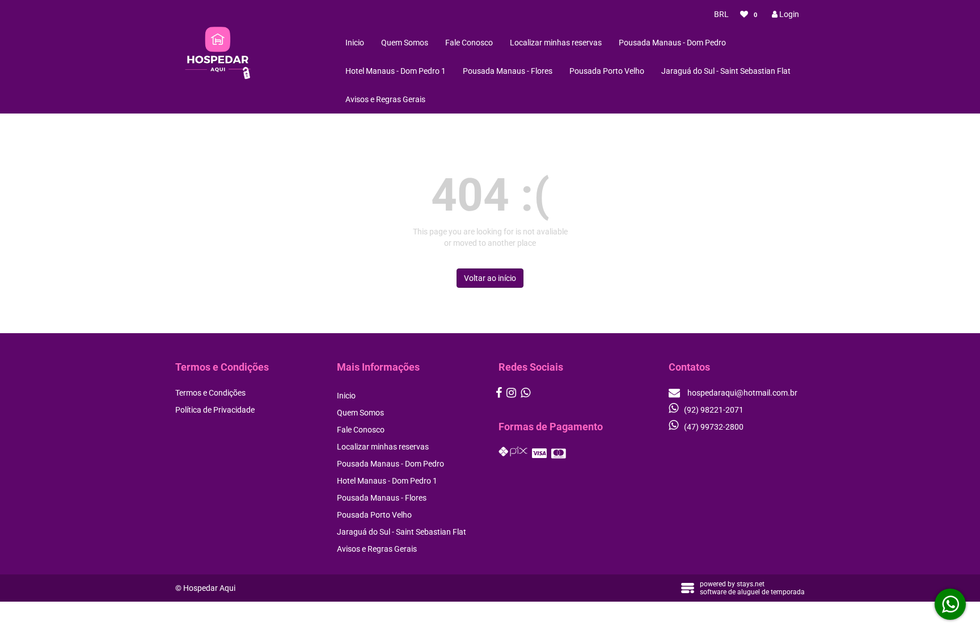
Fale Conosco (469, 42)
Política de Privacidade (215, 409)
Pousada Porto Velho (606, 70)
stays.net (750, 584)
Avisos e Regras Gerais (385, 99)
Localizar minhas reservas (556, 42)
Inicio (354, 42)
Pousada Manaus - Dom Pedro (672, 42)
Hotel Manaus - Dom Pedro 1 (395, 70)
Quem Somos (404, 42)
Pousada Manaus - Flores (507, 70)
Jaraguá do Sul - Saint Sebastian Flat (726, 70)
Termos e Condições (210, 392)
